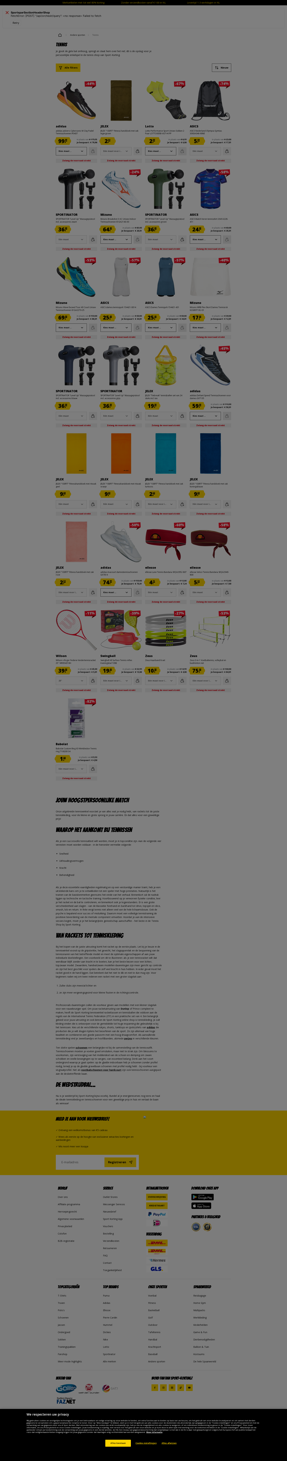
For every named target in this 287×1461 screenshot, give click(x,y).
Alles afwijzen (169, 1443)
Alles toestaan (118, 1443)
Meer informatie (154, 1432)
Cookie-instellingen (146, 1443)
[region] (143, 1435)
